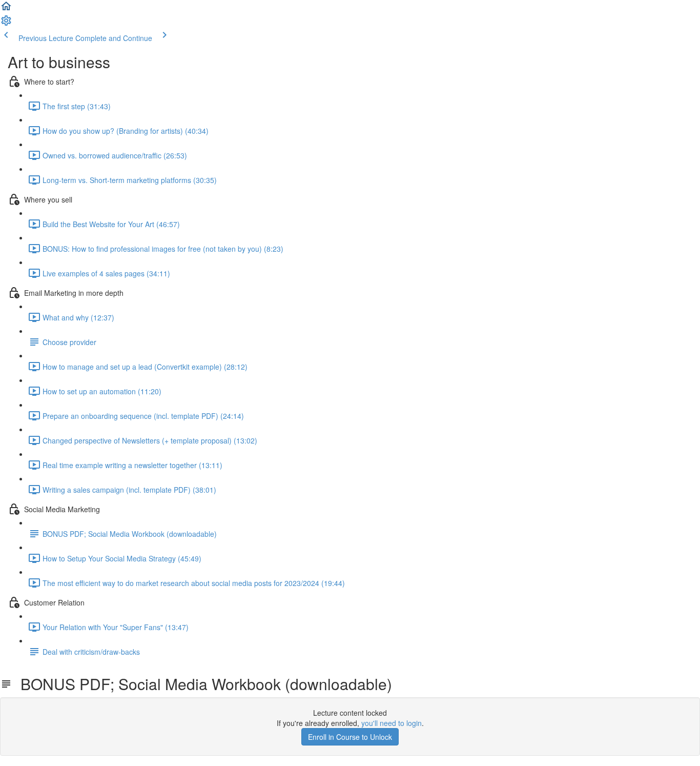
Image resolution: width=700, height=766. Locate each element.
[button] (6, 9)
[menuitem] (6, 23)
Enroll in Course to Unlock (350, 737)
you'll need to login (391, 723)
